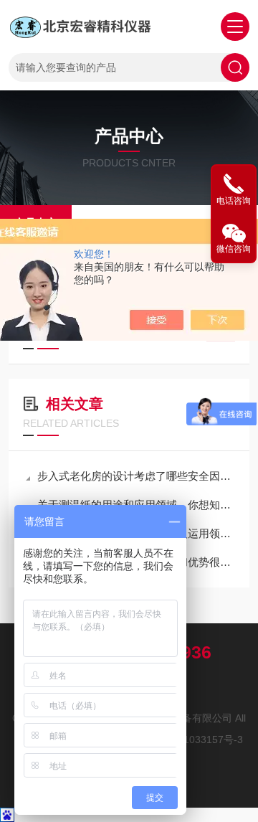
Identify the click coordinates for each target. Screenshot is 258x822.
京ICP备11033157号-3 (193, 739)
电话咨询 (233, 201)
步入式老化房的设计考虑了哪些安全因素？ (136, 476)
